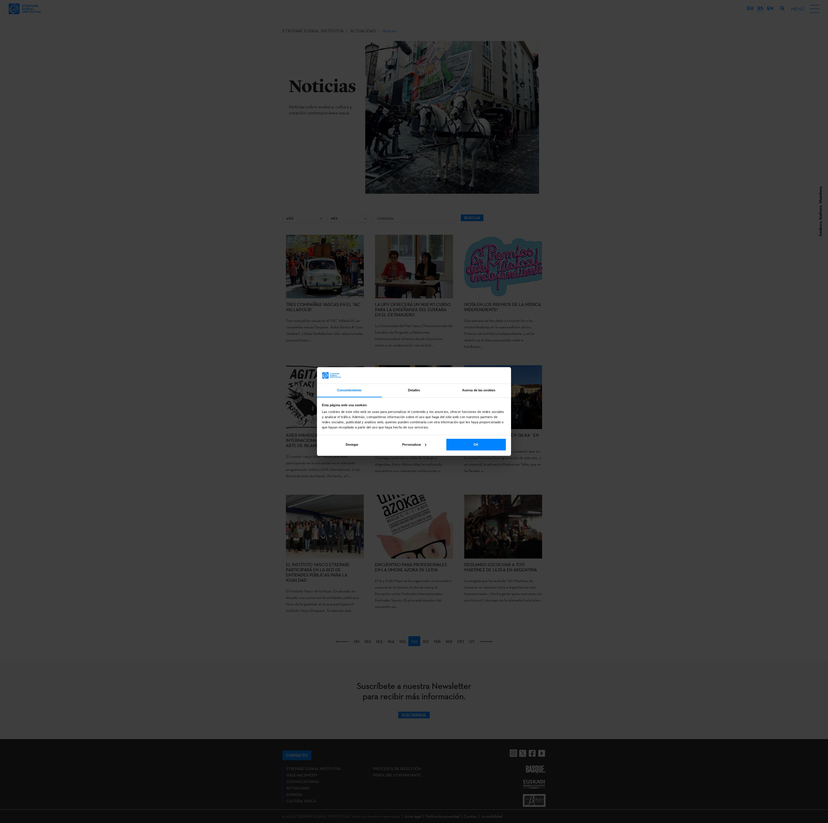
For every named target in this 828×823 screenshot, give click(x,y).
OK (476, 444)
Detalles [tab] (414, 390)
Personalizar (411, 444)
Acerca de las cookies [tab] (478, 390)
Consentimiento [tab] (349, 390)
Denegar (352, 444)
